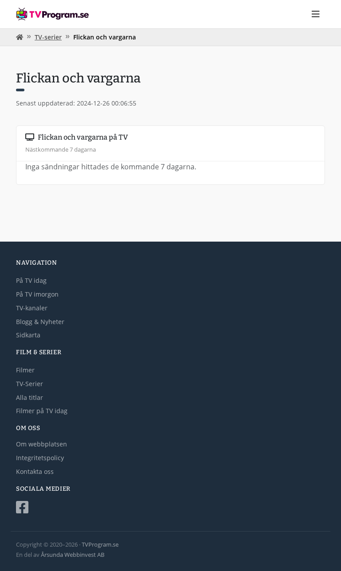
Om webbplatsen (41, 444)
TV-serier (48, 37)
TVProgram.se (100, 544)
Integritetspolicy (40, 458)
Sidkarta (28, 335)
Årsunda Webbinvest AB (72, 555)
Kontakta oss (35, 471)
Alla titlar (29, 397)
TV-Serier (29, 383)
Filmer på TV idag (41, 411)
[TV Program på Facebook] (170, 507)
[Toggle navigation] (315, 14)
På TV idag (31, 280)
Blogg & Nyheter (40, 321)
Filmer (25, 370)
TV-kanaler (32, 308)
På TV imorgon (37, 294)
